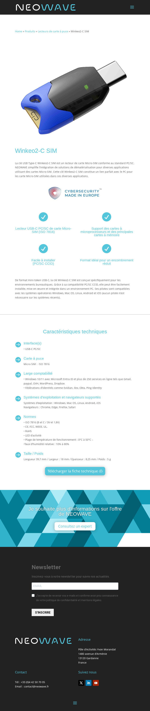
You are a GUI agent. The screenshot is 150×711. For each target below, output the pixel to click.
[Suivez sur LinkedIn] (88, 683)
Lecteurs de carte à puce (53, 31)
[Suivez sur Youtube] (96, 683)
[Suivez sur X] (81, 683)
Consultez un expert (75, 526)
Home (18, 31)
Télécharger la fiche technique (73, 471)
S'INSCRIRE (42, 612)
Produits (30, 31)
